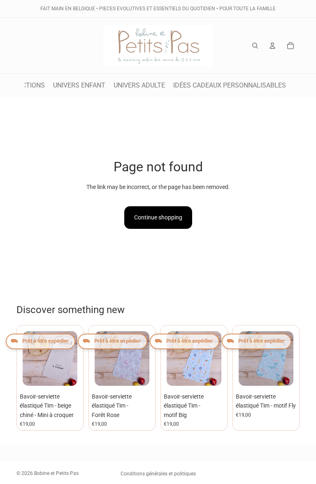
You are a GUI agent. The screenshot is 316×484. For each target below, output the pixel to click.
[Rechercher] (255, 46)
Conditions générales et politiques (158, 474)
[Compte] (272, 46)
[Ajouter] (67, 376)
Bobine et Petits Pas (56, 473)
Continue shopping (158, 217)
